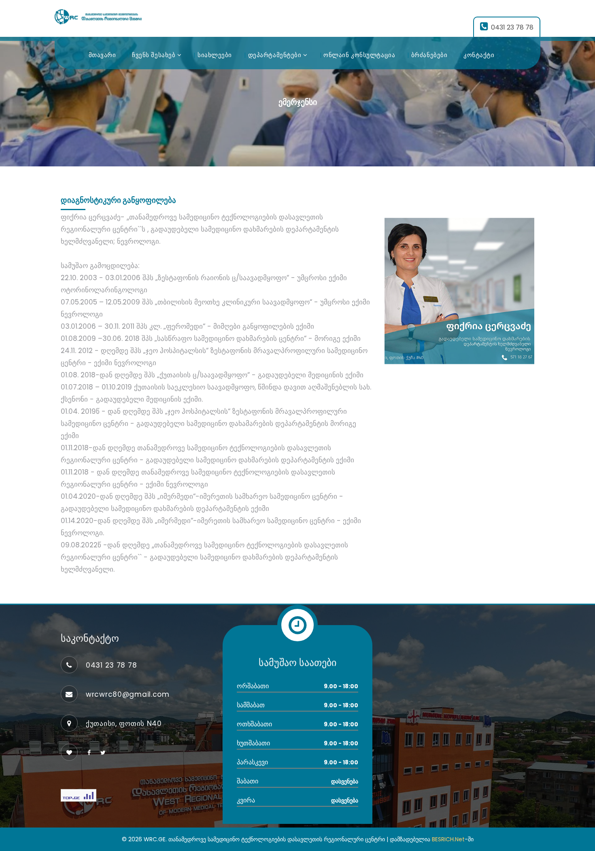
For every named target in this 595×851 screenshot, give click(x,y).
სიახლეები (215, 55)
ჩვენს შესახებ (154, 55)
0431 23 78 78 (512, 27)
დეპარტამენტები (275, 55)
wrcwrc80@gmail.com (128, 694)
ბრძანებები (429, 55)
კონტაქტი (478, 55)
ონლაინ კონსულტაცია (359, 55)
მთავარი (102, 55)
